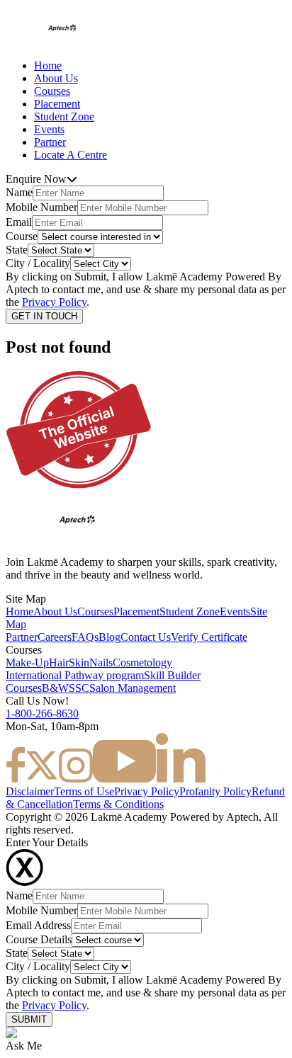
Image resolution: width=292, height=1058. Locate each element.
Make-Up (27, 662)
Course (22, 236)
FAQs (85, 637)
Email (19, 222)
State (17, 250)
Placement (57, 104)
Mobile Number (41, 207)
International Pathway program (75, 675)
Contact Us (145, 637)
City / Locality (38, 263)
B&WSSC (65, 688)
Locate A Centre (70, 155)
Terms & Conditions (118, 804)
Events (49, 129)
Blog (109, 637)
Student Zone (64, 116)
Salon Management (132, 688)
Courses (52, 91)
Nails (101, 662)
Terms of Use (84, 791)
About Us (56, 78)
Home (48, 65)
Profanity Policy (215, 791)
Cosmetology (142, 662)
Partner (50, 142)
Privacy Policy (54, 302)
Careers (55, 637)
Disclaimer (30, 791)
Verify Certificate (209, 637)
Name (19, 192)
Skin (79, 662)
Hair (59, 662)
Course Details (39, 939)
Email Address (38, 925)
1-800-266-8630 (42, 713)
